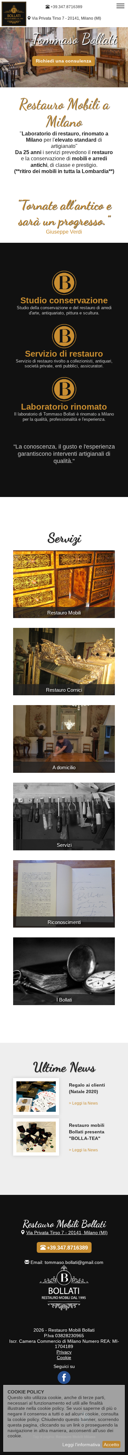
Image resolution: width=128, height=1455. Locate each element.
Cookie (64, 1357)
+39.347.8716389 (66, 6)
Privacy (64, 1352)
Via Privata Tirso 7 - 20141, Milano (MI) (66, 18)
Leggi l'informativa (81, 1444)
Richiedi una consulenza (63, 60)
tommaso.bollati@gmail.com (74, 1262)
